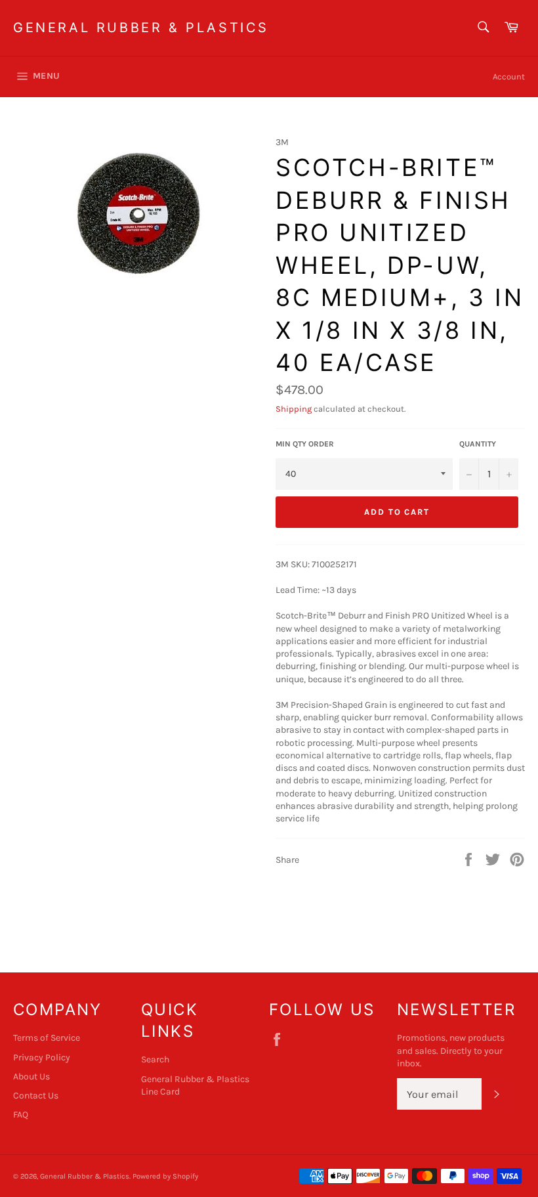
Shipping (294, 409)
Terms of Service (46, 1037)
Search (155, 1059)
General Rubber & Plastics (141, 27)
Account (509, 76)
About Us (31, 1076)
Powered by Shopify (165, 1176)
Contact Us (35, 1095)
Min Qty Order (305, 443)
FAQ (20, 1114)
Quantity (477, 443)
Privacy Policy (41, 1057)
